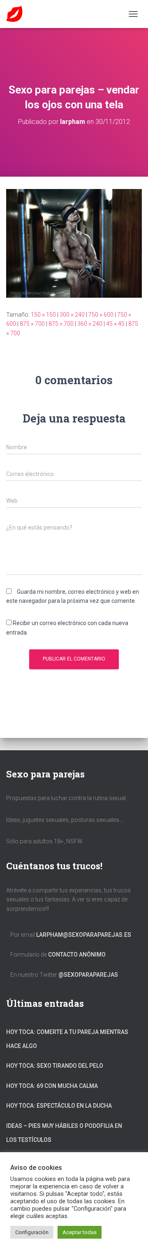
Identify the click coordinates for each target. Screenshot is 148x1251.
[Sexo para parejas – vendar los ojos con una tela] (74, 242)
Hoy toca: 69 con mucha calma (52, 1086)
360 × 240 (89, 323)
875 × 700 (32, 323)
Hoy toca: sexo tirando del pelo (54, 1065)
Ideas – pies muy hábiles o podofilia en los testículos (64, 1133)
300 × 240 (72, 314)
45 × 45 (115, 323)
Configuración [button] (32, 1232)
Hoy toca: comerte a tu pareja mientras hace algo (67, 1039)
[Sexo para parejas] (17, 14)
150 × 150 (43, 314)
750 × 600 (100, 314)
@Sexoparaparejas (88, 974)
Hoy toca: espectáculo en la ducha (59, 1105)
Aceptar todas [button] (79, 1232)
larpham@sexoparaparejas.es (83, 934)
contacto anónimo (77, 954)
